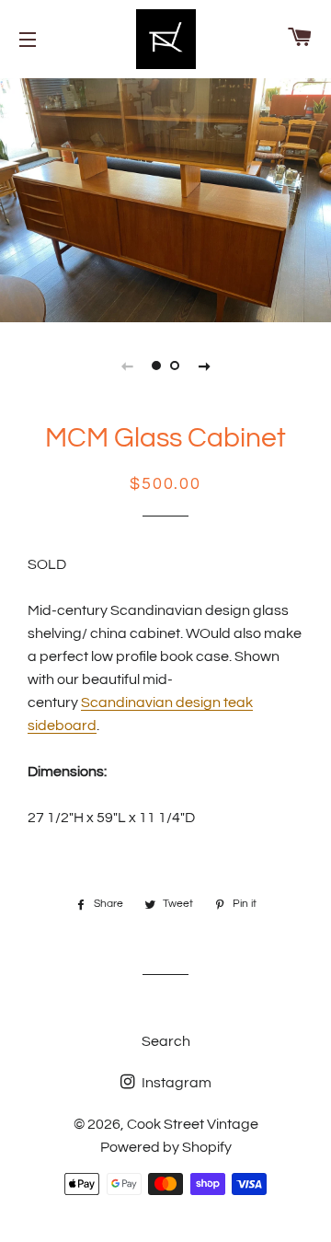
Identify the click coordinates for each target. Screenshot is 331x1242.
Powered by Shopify (166, 1147)
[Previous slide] (127, 365)
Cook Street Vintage (192, 1124)
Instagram (175, 1082)
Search (166, 1041)
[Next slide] (204, 365)
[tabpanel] (165, 198)
